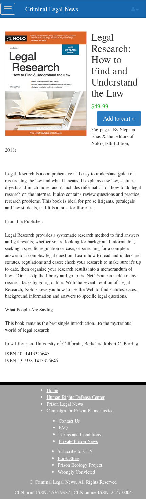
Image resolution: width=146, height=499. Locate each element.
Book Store (68, 458)
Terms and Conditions (80, 434)
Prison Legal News (65, 404)
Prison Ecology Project (80, 465)
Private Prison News (78, 441)
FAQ (63, 427)
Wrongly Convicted (76, 471)
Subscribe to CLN (75, 451)
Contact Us (69, 421)
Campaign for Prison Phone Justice (80, 410)
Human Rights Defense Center (76, 397)
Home (52, 390)
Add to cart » (119, 118)
